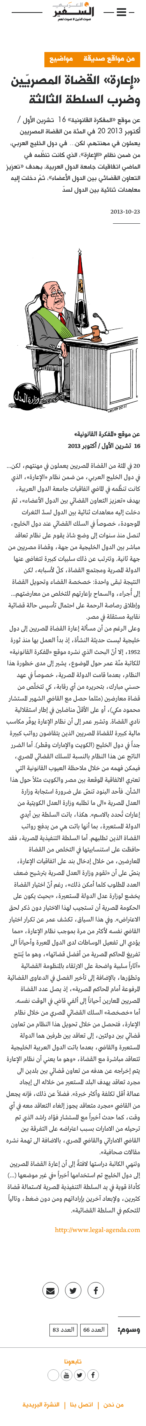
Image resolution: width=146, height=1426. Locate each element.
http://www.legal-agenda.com (97, 1230)
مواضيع (61, 58)
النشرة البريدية (41, 1403)
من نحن (113, 1403)
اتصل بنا (81, 1403)
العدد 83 (63, 1330)
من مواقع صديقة (109, 58)
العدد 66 (94, 1330)
